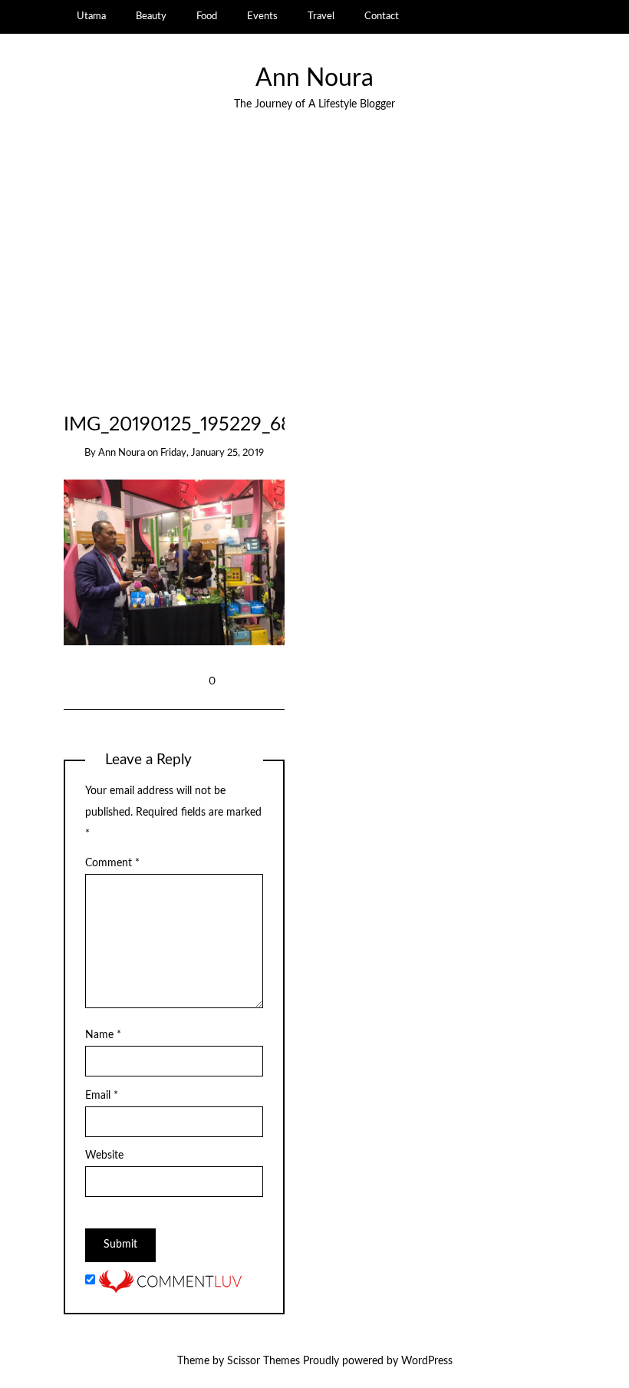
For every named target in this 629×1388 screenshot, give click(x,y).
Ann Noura (314, 79)
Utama (91, 16)
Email (101, 1095)
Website (104, 1155)
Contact (381, 16)
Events (262, 16)
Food (206, 16)
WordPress (427, 1361)
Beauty (151, 16)
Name (103, 1035)
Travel (321, 16)
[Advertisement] (314, 268)
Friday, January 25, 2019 (212, 453)
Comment (112, 863)
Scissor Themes (263, 1361)
